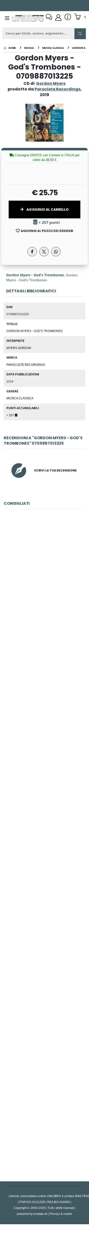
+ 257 (10, 415)
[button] (80, 17)
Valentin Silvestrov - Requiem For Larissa (44, 905)
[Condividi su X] (44, 251)
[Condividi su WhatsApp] (56, 251)
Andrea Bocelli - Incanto (44, 1125)
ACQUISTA (46, 611)
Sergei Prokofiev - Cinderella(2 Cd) (44, 575)
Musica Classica (19, 398)
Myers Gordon (18, 348)
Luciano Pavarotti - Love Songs (44, 685)
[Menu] (7, 18)
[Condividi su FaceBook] (32, 251)
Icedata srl (40, 1214)
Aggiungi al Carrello (47, 209)
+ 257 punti (49, 222)
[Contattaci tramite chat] (49, 17)
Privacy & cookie (61, 1214)
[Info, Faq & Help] (68, 17)
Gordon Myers (51, 83)
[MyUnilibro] (58, 17)
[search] (80, 33)
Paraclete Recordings (25, 365)
